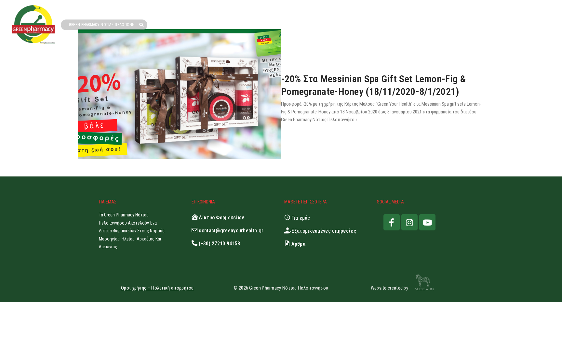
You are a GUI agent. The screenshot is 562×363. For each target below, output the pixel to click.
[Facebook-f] (391, 222)
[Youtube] (427, 222)
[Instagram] (409, 222)
